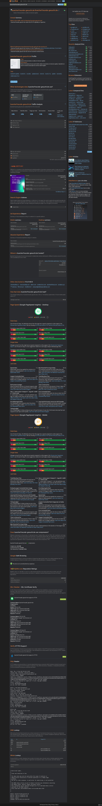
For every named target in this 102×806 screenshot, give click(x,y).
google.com (74, 27)
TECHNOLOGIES (58, 1)
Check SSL (63, 599)
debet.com (33, 284)
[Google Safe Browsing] (11, 564)
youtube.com (86, 27)
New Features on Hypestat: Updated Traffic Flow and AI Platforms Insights (82, 168)
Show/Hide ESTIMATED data (78, 183)
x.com (72, 31)
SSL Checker (23, 587)
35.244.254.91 (72, 147)
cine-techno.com (73, 71)
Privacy (53, 804)
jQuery (25, 98)
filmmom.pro (21, 287)
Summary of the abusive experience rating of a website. (23, 237)
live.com (85, 38)
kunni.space (71, 49)
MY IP (63, 1)
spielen (54, 74)
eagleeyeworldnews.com (75, 62)
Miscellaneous (38, 95)
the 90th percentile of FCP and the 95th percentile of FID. (49, 325)
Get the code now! (80, 203)
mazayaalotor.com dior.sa (76, 100)
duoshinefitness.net (52, 284)
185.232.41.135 (72, 131)
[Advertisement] (38, 35)
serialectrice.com (41, 284)
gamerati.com (72, 66)
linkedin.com (86, 34)
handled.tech (28, 287)
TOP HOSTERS (38, 1)
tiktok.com (74, 33)
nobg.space (72, 47)
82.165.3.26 (71, 133)
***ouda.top (14, 287)
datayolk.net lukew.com (75, 95)
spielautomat (35, 74)
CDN (12, 95)
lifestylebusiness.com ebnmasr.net (78, 109)
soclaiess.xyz (61, 284)
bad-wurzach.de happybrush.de (77, 112)
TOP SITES (25, 1)
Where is (27, 253)
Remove (73, 191)
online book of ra (15, 76)
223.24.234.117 (72, 130)
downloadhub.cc (15, 284)
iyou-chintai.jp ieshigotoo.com (77, 104)
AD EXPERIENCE (44, 1)
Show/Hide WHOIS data (77, 188)
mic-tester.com (73, 50)
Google (18, 556)
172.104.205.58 (72, 143)
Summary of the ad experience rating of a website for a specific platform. (27, 216)
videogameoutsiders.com (75, 69)
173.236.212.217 (73, 128)
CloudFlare (15, 97)
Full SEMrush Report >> (61, 191)
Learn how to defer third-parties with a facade (50, 406)
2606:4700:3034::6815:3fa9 (47, 48)
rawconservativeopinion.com (76, 54)
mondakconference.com (75, 57)
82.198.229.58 (72, 138)
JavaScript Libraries (26, 95)
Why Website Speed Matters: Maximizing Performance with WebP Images (82, 162)
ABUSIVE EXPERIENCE (51, 1)
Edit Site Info (14, 81)
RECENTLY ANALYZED (31, 1)
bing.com (73, 34)
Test (65, 656)
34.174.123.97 (72, 149)
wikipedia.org (74, 38)
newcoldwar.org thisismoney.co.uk (78, 111)
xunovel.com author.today (76, 102)
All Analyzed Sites (44, 804)
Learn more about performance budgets (20, 389)
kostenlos (59, 74)
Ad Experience (18, 214)
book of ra (48, 74)
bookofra (23, 74)
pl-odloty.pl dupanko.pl (75, 99)
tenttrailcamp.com (73, 52)
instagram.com (86, 29)
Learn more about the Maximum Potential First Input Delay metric (26, 527)
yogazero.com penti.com (76, 116)
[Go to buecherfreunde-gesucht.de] (58, 10)
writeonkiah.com (73, 61)
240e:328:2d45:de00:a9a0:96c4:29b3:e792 (80, 124)
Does (29, 532)
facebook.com (75, 29)
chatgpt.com (74, 36)
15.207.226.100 (72, 140)
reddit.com (85, 33)
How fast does (28, 292)
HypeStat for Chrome (81, 85)
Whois (15, 755)
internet (42, 74)
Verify (18, 646)
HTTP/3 (36, 97)
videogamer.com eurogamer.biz (77, 105)
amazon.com (86, 31)
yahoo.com (85, 36)
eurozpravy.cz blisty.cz (75, 107)
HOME (21, 1)
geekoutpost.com (73, 68)
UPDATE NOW (80, 13)
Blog (50, 804)
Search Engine (18, 197)
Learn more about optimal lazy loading (56, 508)
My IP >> (89, 151)
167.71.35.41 (72, 137)
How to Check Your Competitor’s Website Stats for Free (83, 174)
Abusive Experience (20, 235)
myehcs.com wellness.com (76, 97)
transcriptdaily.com (25, 284)
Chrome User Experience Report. (18, 325)
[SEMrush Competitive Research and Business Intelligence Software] (16, 166)
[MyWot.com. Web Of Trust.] (12, 569)
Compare (61, 4)
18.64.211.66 (72, 135)
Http (14, 661)
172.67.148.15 (58, 48)
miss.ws (71, 64)
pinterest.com (74, 40)
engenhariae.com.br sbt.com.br (77, 118)
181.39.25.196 (72, 142)
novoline (29, 74)
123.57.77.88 (72, 126)
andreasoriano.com (73, 55)
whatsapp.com (86, 40)
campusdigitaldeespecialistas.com (41, 287)
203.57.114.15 (72, 145)
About (57, 804)
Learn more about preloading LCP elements (21, 493)
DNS (14, 730)
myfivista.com (72, 59)
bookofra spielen (15, 74)
